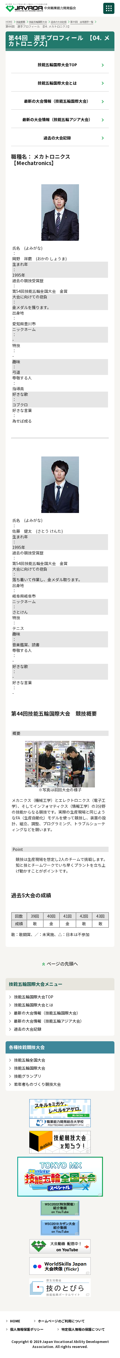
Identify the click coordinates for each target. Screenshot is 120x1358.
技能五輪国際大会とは (57, 83)
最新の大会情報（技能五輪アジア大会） (57, 119)
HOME (9, 21)
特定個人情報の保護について (83, 1329)
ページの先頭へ (62, 963)
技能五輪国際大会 (38, 21)
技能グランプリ (27, 1076)
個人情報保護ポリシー (27, 1329)
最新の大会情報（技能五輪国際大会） (57, 101)
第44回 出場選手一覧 (81, 21)
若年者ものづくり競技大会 (37, 1084)
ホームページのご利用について (61, 1320)
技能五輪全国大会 (29, 1060)
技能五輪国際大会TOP (57, 64)
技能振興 (20, 21)
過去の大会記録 (58, 21)
